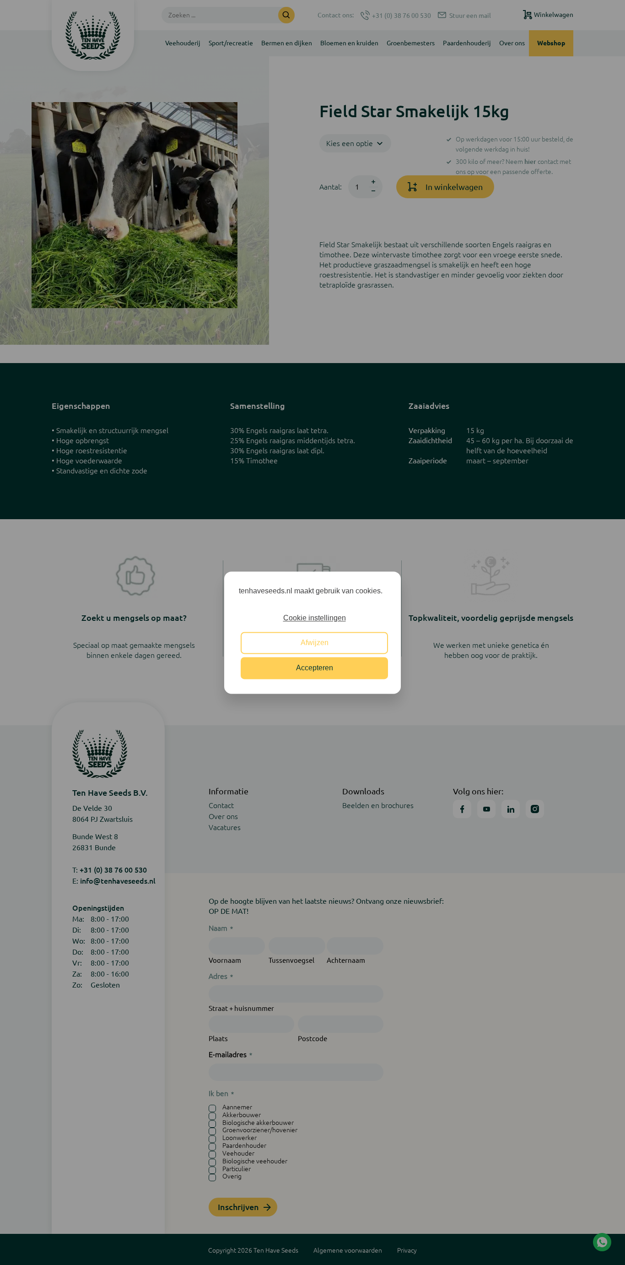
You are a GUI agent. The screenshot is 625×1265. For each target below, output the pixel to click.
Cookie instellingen (314, 618)
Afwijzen (315, 643)
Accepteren (314, 668)
